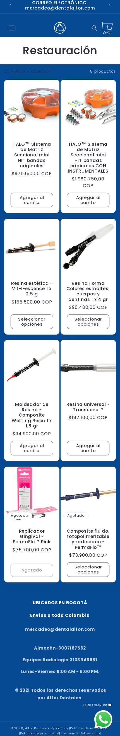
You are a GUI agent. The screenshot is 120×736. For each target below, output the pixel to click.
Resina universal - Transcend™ (88, 407)
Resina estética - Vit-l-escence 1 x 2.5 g (31, 289)
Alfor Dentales (37, 728)
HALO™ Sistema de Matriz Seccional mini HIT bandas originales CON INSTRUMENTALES (88, 158)
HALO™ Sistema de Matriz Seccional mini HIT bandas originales (32, 155)
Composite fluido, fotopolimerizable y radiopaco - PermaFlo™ (88, 539)
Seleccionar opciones (31, 321)
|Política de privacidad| (39, 733)
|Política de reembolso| (89, 728)
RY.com (62, 728)
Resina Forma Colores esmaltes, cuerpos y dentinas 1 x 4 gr (88, 291)
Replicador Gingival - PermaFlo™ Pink (32, 536)
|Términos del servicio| (81, 733)
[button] (11, 28)
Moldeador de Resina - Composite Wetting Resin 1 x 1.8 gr (32, 415)
